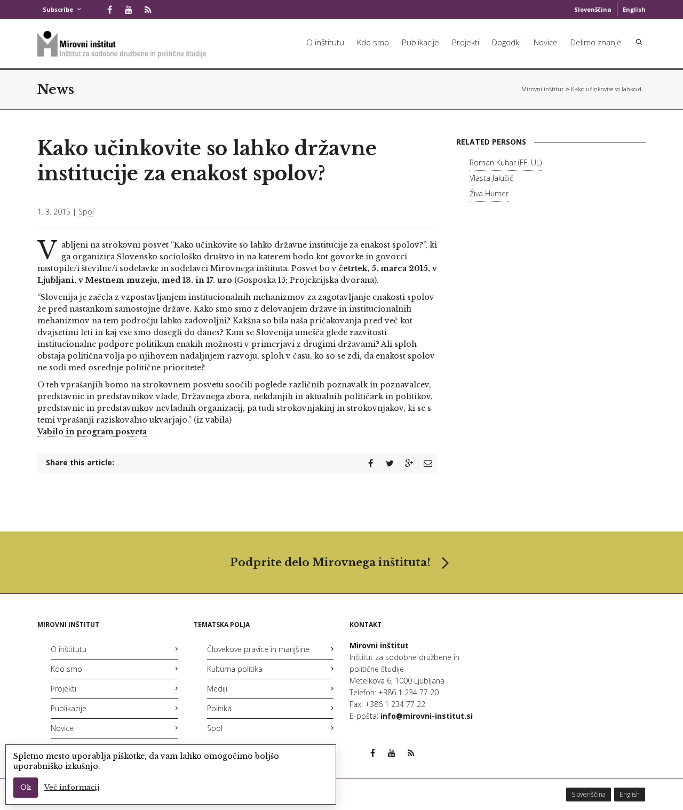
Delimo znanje (596, 42)
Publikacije (420, 42)
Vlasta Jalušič (491, 178)
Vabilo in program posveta (92, 431)
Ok (25, 787)
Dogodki (506, 42)
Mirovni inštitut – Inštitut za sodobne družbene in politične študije (542, 89)
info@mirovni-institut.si (426, 716)
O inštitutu (325, 42)
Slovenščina (592, 9)
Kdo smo (373, 42)
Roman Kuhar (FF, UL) (506, 162)
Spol (86, 212)
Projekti (465, 42)
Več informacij (71, 787)
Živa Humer (489, 193)
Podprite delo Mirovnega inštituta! (330, 562)
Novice (546, 42)
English (634, 9)
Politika (219, 708)
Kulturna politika (235, 669)
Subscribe (58, 9)
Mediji (217, 689)
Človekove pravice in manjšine (258, 649)
